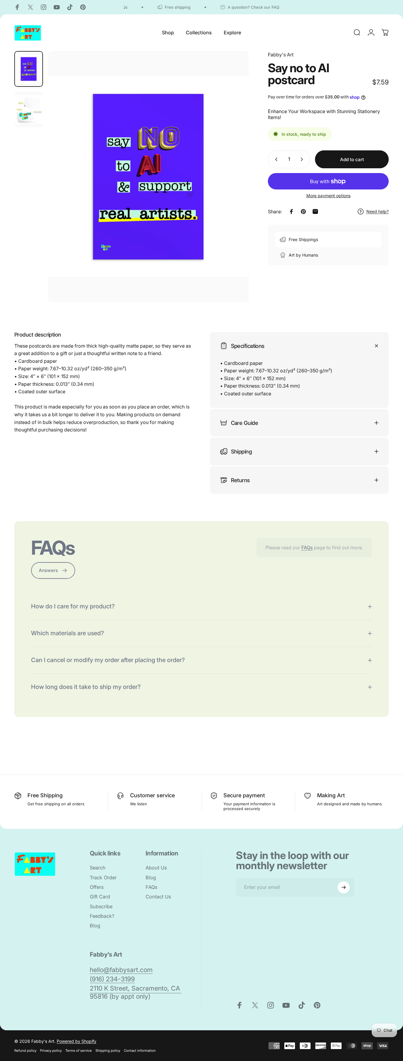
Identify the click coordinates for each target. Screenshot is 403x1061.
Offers (97, 887)
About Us (156, 868)
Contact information (140, 1050)
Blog (95, 926)
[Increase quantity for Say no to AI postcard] (303, 159)
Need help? (377, 211)
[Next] (233, 186)
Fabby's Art (281, 55)
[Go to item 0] (28, 69)
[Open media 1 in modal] (148, 176)
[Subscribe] (344, 887)
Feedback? (102, 916)
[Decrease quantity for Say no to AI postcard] (275, 159)
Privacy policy (51, 1050)
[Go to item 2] (28, 109)
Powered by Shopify (76, 1041)
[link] (121, 970)
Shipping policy (107, 1050)
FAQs (307, 547)
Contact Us (158, 897)
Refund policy (25, 1050)
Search (98, 868)
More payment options (328, 195)
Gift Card (100, 897)
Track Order (103, 877)
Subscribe (101, 906)
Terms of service (78, 1050)
